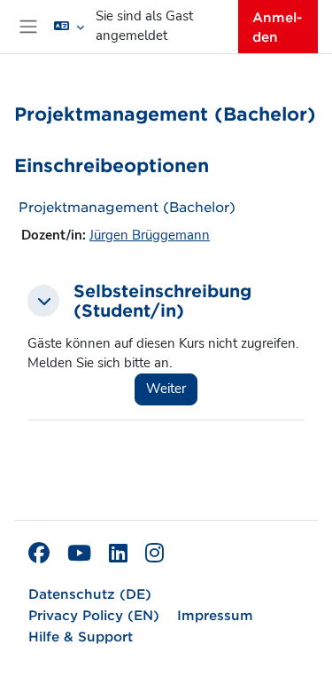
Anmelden (277, 26)
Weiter (166, 388)
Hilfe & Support (80, 635)
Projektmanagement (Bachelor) (127, 206)
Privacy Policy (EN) (93, 614)
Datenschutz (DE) (89, 593)
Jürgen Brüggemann (149, 235)
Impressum (215, 614)
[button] (69, 26)
